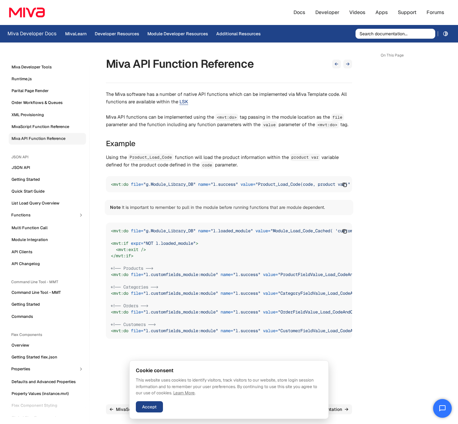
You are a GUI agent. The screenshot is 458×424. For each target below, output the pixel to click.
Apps (381, 12)
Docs (299, 12)
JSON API (21, 167)
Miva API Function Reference (38, 138)
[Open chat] (442, 408)
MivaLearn (76, 34)
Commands (22, 316)
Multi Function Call (30, 227)
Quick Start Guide (28, 191)
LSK (183, 102)
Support (407, 12)
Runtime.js (22, 78)
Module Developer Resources (177, 34)
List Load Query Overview (36, 203)
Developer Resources (117, 34)
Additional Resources (238, 34)
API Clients (22, 251)
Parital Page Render (30, 91)
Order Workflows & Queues (37, 103)
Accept (149, 407)
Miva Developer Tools (32, 67)
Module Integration (30, 240)
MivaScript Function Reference (40, 126)
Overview (20, 345)
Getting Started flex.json (34, 357)
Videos (357, 12)
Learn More (184, 393)
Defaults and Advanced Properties (44, 381)
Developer (327, 12)
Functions (21, 215)
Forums (435, 12)
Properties (20, 369)
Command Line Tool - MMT (36, 292)
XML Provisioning (28, 114)
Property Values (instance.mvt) (40, 393)
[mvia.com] (26, 12)
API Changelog (26, 263)
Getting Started (26, 179)
